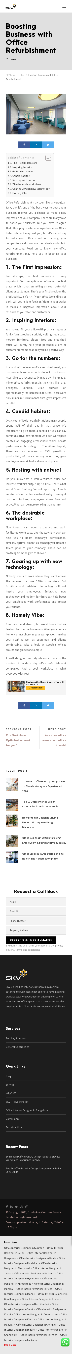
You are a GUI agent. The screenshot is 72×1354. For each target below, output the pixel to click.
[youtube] (21, 1207)
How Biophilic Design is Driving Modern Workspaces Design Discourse (40, 822)
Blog (13, 59)
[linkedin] (11, 1207)
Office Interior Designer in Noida (37, 1258)
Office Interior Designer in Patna (38, 1334)
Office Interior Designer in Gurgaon (24, 1247)
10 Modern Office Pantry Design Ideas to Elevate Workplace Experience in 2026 (43, 786)
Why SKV (11, 1093)
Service (10, 1084)
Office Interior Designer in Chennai (36, 1324)
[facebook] (7, 1207)
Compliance (13, 1118)
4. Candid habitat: (20, 175)
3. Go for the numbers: (22, 171)
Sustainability (14, 1127)
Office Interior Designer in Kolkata (34, 1273)
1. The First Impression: (23, 162)
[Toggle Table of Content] (46, 158)
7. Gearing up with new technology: (30, 188)
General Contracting (17, 1046)
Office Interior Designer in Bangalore (27, 1110)
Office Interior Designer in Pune (34, 1288)
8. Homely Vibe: (18, 193)
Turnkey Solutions (16, 1038)
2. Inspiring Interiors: (22, 167)
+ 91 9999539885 (37, 688)
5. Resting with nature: (23, 180)
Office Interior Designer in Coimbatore (36, 1314)
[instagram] (26, 1207)
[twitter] (16, 1207)
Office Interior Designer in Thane (40, 1299)
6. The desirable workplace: (25, 184)
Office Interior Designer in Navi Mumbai (26, 1304)
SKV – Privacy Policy (17, 1101)
